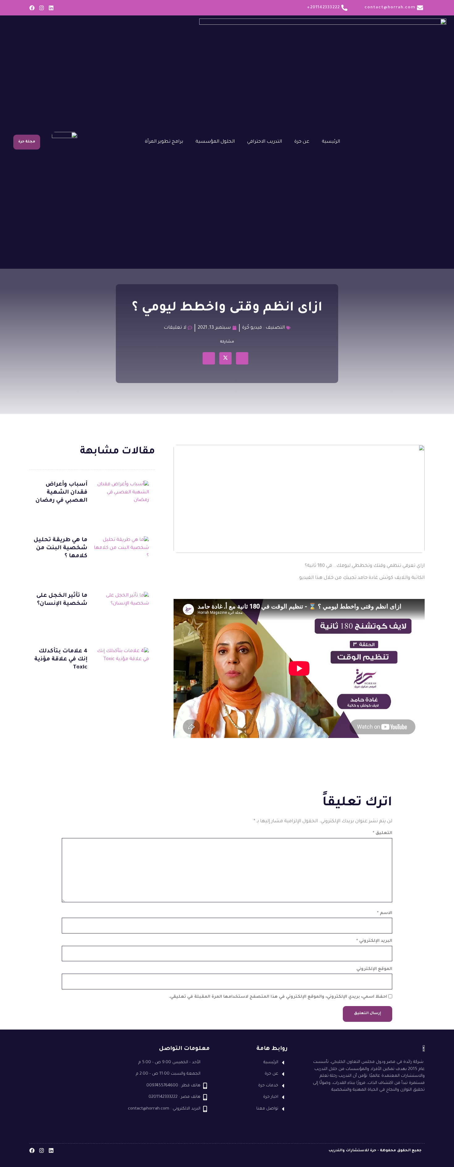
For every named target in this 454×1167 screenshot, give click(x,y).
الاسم (384, 913)
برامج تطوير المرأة (164, 142)
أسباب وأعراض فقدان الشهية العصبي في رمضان (61, 493)
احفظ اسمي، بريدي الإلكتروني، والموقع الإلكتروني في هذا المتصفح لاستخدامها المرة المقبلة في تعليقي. (278, 997)
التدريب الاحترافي (264, 142)
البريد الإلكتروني (374, 941)
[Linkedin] (51, 8)
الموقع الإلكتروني (374, 969)
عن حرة (301, 142)
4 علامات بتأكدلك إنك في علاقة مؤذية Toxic (60, 659)
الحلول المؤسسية (215, 142)
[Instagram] (41, 8)
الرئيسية (331, 142)
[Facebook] (32, 8)
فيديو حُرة (252, 328)
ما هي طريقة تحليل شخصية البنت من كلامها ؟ (60, 548)
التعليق (382, 833)
